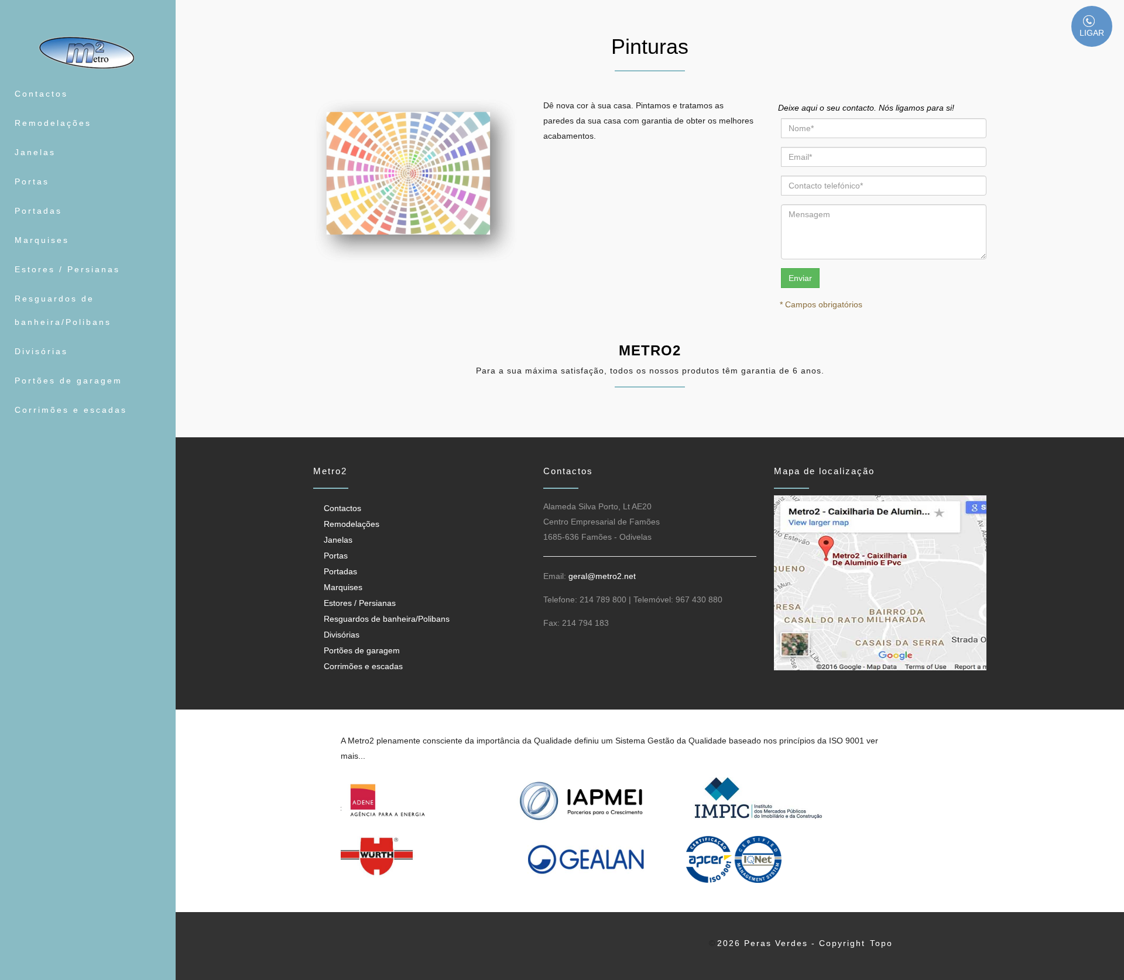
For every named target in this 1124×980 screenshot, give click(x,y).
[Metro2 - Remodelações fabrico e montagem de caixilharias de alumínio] (87, 52)
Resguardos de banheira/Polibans (63, 310)
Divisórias (41, 351)
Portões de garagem (68, 380)
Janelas (35, 152)
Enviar (800, 278)
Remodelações (53, 123)
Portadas (38, 210)
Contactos (41, 93)
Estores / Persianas (67, 269)
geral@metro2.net (602, 576)
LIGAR (1092, 32)
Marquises (42, 240)
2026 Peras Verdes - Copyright (791, 943)
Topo (881, 943)
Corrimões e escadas (71, 409)
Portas (32, 181)
